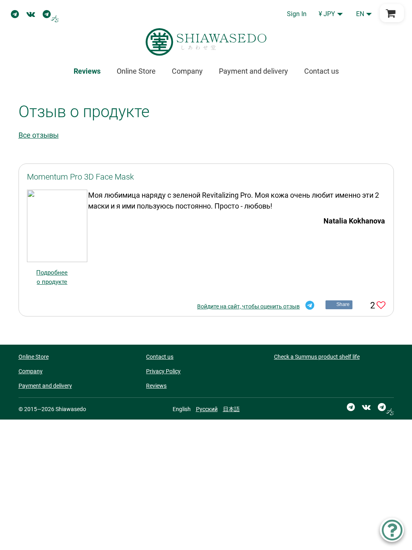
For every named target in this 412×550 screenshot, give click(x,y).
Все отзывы (39, 135)
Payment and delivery (253, 71)
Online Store (136, 71)
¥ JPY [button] (327, 14)
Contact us (321, 71)
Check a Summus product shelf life (317, 357)
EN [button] (360, 14)
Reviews (156, 386)
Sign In (297, 14)
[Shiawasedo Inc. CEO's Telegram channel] (51, 14)
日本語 (231, 409)
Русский (207, 409)
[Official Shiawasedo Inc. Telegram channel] (15, 14)
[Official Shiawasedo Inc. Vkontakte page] (31, 14)
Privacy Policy (163, 371)
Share (343, 304)
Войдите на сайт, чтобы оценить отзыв (248, 306)
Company (187, 71)
